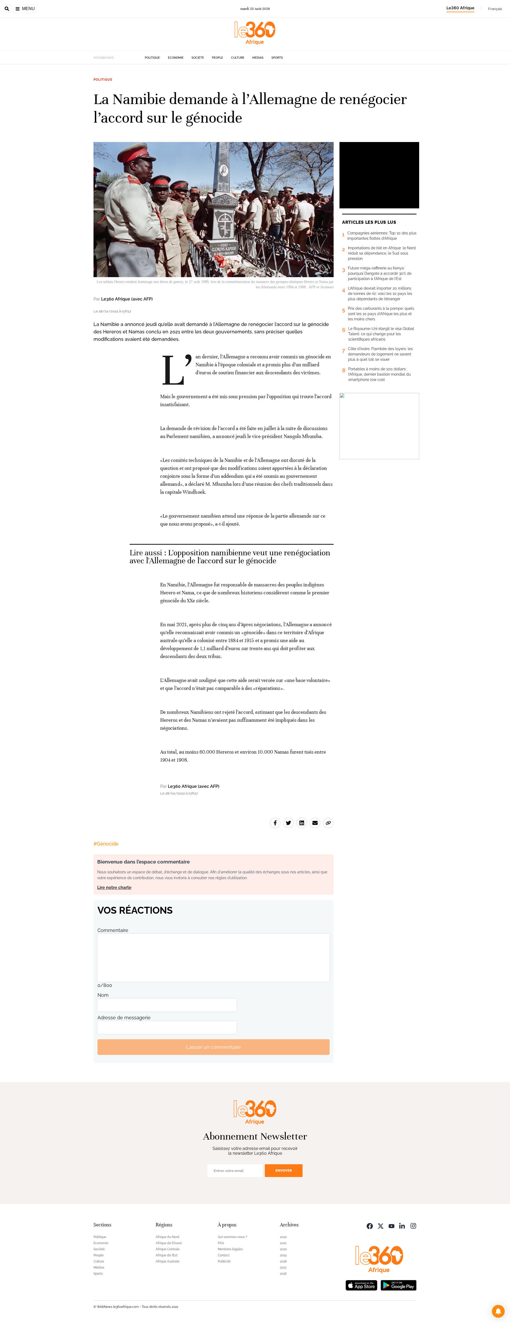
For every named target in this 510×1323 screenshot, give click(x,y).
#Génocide (106, 844)
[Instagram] (413, 1225)
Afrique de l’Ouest (169, 1243)
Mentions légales (230, 1249)
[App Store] (361, 1284)
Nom (103, 995)
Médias (258, 57)
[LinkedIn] (402, 1225)
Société (198, 57)
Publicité (224, 1261)
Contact (224, 1255)
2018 (283, 1261)
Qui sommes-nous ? (232, 1237)
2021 (283, 1243)
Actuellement (103, 57)
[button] (498, 1311)
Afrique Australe (167, 1261)
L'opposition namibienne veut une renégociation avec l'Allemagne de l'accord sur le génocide (230, 557)
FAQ (221, 1243)
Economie (176, 57)
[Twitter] (380, 1225)
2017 (283, 1267)
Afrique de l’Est (166, 1255)
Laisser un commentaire (213, 1047)
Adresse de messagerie (124, 1017)
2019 (283, 1255)
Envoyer (283, 1170)
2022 (283, 1237)
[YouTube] (391, 1225)
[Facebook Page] (370, 1225)
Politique (152, 57)
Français (495, 9)
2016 (283, 1273)
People (217, 57)
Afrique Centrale (168, 1249)
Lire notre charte (114, 887)
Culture (237, 57)
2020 (283, 1249)
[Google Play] (398, 1284)
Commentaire (112, 930)
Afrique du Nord (167, 1237)
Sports (277, 57)
